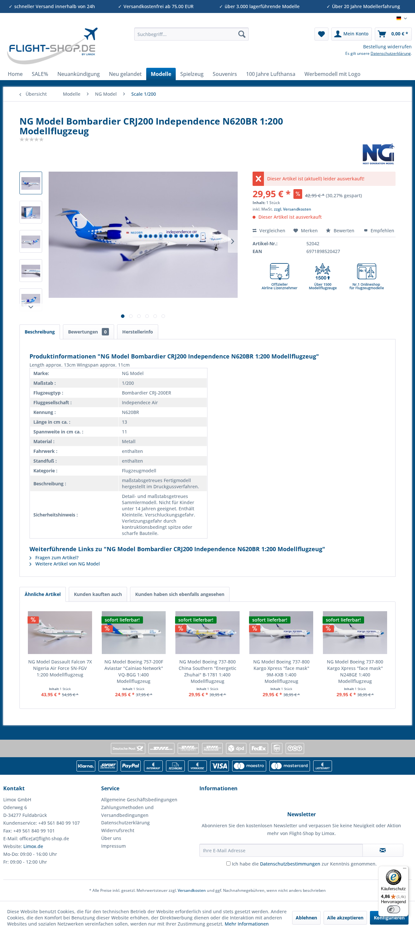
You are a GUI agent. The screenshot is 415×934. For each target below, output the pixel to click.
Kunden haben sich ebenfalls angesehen (179, 594)
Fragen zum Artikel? (56, 557)
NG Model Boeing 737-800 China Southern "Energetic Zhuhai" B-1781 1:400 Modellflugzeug (207, 671)
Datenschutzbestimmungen (290, 864)
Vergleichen (271, 230)
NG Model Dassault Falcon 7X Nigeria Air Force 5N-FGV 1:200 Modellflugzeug (60, 668)
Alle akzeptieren (345, 918)
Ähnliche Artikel (43, 594)
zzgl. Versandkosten (292, 209)
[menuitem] (191, 34)
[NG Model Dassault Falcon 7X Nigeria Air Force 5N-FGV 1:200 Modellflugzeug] (60, 632)
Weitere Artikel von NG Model (67, 564)
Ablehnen (306, 918)
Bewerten (344, 230)
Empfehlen (381, 230)
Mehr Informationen (247, 924)
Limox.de (33, 846)
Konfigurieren (389, 918)
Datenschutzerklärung (391, 53)
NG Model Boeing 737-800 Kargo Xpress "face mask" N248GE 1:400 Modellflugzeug (355, 671)
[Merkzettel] (321, 34)
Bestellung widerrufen (387, 46)
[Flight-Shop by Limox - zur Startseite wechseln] (52, 46)
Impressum (113, 846)
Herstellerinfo (137, 332)
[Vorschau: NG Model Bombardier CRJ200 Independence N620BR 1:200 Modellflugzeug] (30, 183)
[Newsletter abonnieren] (382, 850)
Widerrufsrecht (117, 830)
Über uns (111, 838)
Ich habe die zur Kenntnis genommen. (304, 864)
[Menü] (405, 870)
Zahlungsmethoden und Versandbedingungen (127, 811)
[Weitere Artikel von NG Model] (379, 153)
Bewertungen (87, 332)
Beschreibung (40, 332)
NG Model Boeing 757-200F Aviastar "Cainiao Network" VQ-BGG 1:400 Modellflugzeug (133, 671)
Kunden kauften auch (98, 594)
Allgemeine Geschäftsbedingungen (139, 799)
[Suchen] (242, 34)
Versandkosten (192, 890)
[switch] (393, 909)
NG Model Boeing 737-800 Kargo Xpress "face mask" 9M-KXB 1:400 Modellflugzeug (281, 671)
